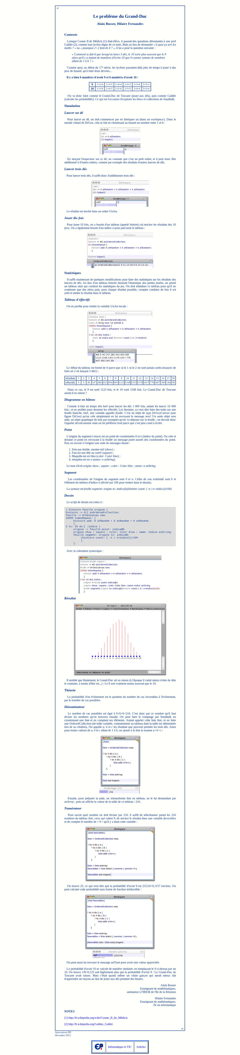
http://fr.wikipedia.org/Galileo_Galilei (90, 1024)
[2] (75, 44)
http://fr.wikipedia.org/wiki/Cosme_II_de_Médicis (98, 1017)
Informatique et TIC (120, 1046)
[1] (105, 41)
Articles (141, 1046)
